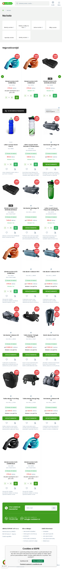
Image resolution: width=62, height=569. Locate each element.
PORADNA (45, 531)
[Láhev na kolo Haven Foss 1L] (10, 126)
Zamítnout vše (24, 561)
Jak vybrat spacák (48, 534)
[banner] (7, 3)
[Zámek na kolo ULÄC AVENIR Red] (31, 63)
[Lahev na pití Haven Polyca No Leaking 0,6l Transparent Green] (51, 189)
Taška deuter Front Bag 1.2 (11, 399)
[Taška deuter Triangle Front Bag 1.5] (31, 316)
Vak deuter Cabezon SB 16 (11, 336)
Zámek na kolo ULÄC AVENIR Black (11, 463)
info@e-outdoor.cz (32, 519)
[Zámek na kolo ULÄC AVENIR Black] (10, 443)
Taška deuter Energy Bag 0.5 (31, 399)
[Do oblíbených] (7, 169)
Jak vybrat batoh (48, 536)
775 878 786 (13, 519)
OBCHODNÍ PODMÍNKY (29, 531)
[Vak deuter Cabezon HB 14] (51, 380)
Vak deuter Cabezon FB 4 (51, 272)
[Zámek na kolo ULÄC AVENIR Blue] (12, 63)
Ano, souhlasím (38, 561)
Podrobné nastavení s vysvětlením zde (31, 564)
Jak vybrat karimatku (49, 538)
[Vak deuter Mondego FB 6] (31, 189)
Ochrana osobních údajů (30, 541)
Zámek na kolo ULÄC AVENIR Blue (12, 82)
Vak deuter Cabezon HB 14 (51, 399)
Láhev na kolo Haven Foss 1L (11, 145)
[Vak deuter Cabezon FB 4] (51, 253)
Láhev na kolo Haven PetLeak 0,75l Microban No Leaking (31, 145)
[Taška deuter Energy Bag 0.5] (31, 380)
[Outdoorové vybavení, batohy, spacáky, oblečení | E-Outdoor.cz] (3, 10)
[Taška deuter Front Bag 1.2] (10, 380)
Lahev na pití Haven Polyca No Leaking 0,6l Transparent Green (51, 209)
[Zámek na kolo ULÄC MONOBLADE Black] (50, 63)
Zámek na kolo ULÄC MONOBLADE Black (50, 82)
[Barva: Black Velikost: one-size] (51, 133)
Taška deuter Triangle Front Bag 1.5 (31, 336)
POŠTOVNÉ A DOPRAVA (29, 538)
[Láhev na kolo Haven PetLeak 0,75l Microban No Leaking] (31, 126)
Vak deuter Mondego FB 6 (31, 209)
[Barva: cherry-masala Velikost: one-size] (53, 324)
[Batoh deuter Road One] (51, 316)
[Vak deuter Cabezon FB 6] (31, 253)
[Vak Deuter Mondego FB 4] (51, 126)
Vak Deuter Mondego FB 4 (51, 145)
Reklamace (46, 541)
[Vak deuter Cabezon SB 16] (10, 316)
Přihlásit (53, 508)
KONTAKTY (26, 536)
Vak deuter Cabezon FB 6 (31, 272)
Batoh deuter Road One (51, 335)
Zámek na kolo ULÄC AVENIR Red (31, 82)
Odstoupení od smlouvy (30, 534)
